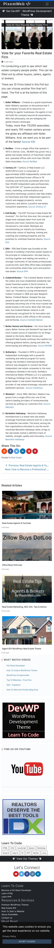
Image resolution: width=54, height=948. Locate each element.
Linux (44, 853)
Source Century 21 (37, 206)
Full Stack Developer (16, 665)
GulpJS (15, 853)
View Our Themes (27, 858)
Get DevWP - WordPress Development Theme (28, 13)
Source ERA (22, 271)
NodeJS (6, 853)
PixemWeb (14, 4)
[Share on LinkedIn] (22, 451)
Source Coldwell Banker (31, 320)
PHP (28, 853)
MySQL (36, 853)
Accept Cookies (27, 941)
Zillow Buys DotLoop (12, 565)
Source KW (28, 141)
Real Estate (16, 457)
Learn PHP (6, 896)
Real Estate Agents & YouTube (16, 523)
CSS (12, 848)
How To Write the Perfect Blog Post (22, 689)
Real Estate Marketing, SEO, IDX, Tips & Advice (24, 607)
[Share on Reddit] (4, 451)
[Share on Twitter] (16, 451)
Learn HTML (7, 893)
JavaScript (21, 848)
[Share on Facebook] (10, 451)
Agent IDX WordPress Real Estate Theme (21, 648)
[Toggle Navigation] (47, 3)
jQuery (31, 848)
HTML (5, 848)
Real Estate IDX (9, 908)
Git (22, 853)
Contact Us (7, 917)
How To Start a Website (13, 911)
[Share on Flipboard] (29, 451)
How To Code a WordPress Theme (22, 670)
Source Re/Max (30, 161)
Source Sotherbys (34, 388)
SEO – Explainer (14, 685)
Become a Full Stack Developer (16, 890)
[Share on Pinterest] (35, 451)
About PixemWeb (10, 914)
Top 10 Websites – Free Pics (19, 680)
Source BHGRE (45, 345)
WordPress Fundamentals (18, 675)
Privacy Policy (9, 936)
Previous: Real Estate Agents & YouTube (31, 465)
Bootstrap (41, 848)
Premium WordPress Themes (15, 904)
